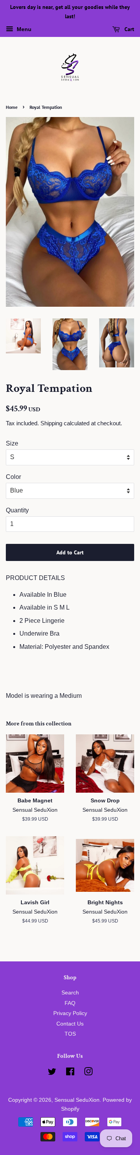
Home (12, 107)
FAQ (70, 1003)
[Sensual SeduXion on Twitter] (52, 1073)
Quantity (17, 510)
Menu (23, 29)
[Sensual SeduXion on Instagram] (88, 1073)
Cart (128, 29)
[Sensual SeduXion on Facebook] (70, 1073)
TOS (70, 1034)
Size (12, 443)
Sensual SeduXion (77, 1100)
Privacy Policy (70, 1013)
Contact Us (70, 1024)
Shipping (51, 423)
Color (13, 477)
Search (70, 993)
